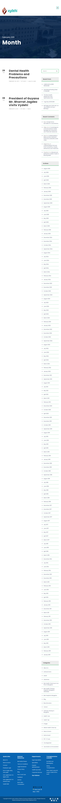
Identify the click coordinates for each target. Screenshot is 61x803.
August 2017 (47, 520)
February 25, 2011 (14, 81)
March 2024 (47, 272)
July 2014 (46, 563)
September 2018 (48, 475)
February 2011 (47, 616)
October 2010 (47, 624)
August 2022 (47, 344)
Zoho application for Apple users (8, 776)
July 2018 (46, 482)
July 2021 (46, 387)
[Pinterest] (54, 800)
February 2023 (47, 321)
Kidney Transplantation (50, 767)
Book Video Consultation (20, 783)
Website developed (16, 800)
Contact (5, 765)
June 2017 (46, 528)
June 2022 (46, 352)
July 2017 (46, 524)
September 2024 (48, 249)
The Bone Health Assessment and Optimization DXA (48, 96)
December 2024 (48, 237)
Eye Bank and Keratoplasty (49, 762)
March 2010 (46, 647)
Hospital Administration (36, 766)
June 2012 (46, 589)
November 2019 (48, 421)
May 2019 (46, 444)
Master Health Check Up (50, 727)
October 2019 (47, 425)
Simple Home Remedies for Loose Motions (51, 122)
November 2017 (48, 509)
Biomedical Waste (22, 761)
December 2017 (48, 505)
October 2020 (47, 409)
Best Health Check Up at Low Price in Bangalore (51, 684)
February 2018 (47, 501)
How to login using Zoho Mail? (7, 771)
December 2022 (48, 329)
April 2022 (46, 360)
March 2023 (47, 318)
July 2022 (46, 348)
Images (46, 723)
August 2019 (47, 432)
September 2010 (48, 628)
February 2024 (47, 275)
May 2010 (46, 643)
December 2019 (48, 417)
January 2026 (47, 191)
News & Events (47, 731)
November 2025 (48, 199)
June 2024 (46, 260)
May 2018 (46, 490)
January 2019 (47, 459)
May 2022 (46, 356)
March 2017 (46, 540)
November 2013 (48, 578)
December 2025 (48, 195)
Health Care (32, 81)
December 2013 (48, 574)
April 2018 (46, 494)
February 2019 (47, 455)
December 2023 (48, 283)
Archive (19, 780)
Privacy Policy (20, 769)
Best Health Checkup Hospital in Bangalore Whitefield (49, 690)
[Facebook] (50, 799)
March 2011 (46, 612)
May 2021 (46, 390)
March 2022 (47, 364)
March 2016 (46, 555)
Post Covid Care (21, 774)
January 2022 (47, 371)
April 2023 (46, 314)
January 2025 (47, 233)
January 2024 (47, 279)
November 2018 (48, 467)
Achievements (47, 672)
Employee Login (7, 768)
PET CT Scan (47, 739)
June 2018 (46, 486)
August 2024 (47, 253)
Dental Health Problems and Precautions (19, 74)
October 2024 (47, 245)
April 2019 (46, 448)
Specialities (35, 762)
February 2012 (47, 601)
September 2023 (48, 295)
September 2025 (48, 203)
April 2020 (46, 413)
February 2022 (47, 367)
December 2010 (48, 620)
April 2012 (46, 597)
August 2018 (47, 478)
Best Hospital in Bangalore (50, 695)
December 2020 (48, 406)
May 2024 (46, 264)
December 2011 (47, 609)
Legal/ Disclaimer (21, 766)
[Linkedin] (57, 799)
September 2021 (48, 379)
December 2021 (48, 375)
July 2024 (46, 256)
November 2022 (48, 333)
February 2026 (47, 187)
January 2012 (47, 605)
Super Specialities (36, 760)
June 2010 (46, 639)
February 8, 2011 (13, 109)
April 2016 (46, 551)
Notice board (47, 735)
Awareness (46, 679)
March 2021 (46, 398)
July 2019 (46, 436)
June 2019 (46, 440)
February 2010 (47, 651)
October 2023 (47, 291)
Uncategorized (47, 743)
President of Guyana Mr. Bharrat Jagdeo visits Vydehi (24, 101)
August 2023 (47, 298)
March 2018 (46, 498)
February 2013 (47, 586)
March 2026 (47, 184)
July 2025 (46, 210)
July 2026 (46, 172)
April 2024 (46, 268)
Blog (29, 109)
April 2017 (46, 536)
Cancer (46, 707)
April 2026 (46, 180)
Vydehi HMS (6, 784)
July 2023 (46, 302)
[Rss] (56, 800)
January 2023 (47, 325)
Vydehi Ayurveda (36, 770)
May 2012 (46, 593)
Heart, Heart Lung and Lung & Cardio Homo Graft (52, 772)
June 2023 (46, 306)
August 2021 (47, 383)
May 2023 (46, 310)
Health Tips (46, 720)
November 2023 (48, 287)
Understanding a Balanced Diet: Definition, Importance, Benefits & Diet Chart (51, 138)
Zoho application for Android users (8, 780)
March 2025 (47, 226)
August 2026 (47, 168)
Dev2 (24, 81)
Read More (8, 88)
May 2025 (46, 218)
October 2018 (47, 471)
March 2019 (46, 452)
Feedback (20, 777)
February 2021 (47, 402)
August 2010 (47, 631)
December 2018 (48, 463)
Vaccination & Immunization (51, 746)
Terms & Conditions (22, 764)
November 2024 (48, 241)
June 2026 (46, 176)
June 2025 (46, 214)
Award (45, 675)
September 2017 (48, 517)
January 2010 (47, 654)
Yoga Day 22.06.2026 (49, 102)
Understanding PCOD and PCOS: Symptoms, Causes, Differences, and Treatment (51, 147)
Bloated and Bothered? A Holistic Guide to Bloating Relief (51, 154)
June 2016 (46, 547)
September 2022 (48, 341)
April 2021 (46, 394)
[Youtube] (52, 800)
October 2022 (47, 337)
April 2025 (46, 222)
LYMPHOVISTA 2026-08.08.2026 (49, 85)
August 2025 (47, 207)
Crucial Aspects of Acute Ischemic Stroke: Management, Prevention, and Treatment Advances (51, 130)
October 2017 (47, 513)
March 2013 (46, 582)
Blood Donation (48, 703)
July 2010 (46, 635)
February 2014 (47, 570)
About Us (46, 668)
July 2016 (46, 543)
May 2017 (46, 532)
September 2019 (48, 429)
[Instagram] (53, 799)
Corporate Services (37, 772)
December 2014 (48, 559)
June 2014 (46, 566)
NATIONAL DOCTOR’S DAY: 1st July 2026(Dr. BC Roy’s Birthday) (51, 107)
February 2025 (47, 230)
